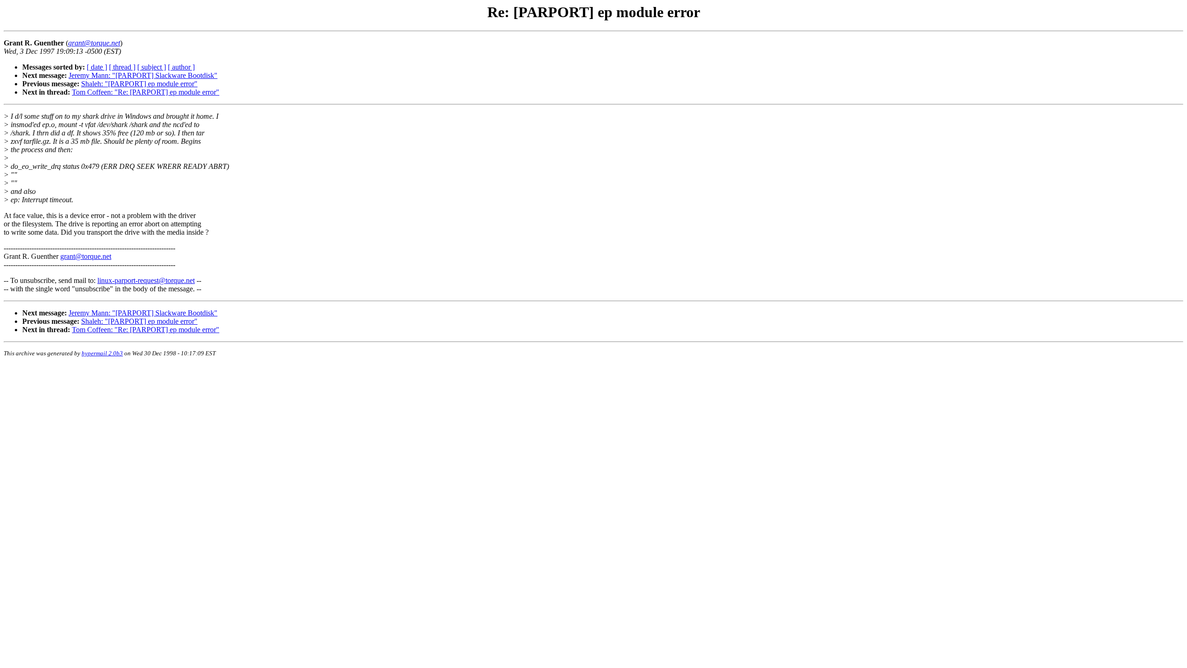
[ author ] (181, 67)
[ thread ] (122, 67)
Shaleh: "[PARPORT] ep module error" (139, 84)
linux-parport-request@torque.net (146, 280)
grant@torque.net (85, 256)
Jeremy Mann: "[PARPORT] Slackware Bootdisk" (143, 75)
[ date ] (97, 67)
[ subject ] (151, 67)
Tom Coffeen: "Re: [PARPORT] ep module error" (145, 92)
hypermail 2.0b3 (102, 353)
